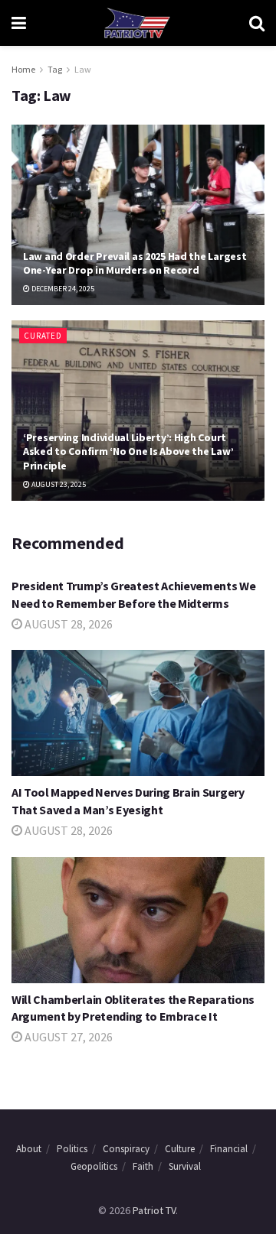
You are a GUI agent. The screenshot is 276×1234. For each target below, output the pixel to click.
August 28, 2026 (67, 624)
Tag (55, 69)
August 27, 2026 (67, 1036)
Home (23, 69)
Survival (185, 1166)
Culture (180, 1148)
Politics (72, 1148)
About (28, 1148)
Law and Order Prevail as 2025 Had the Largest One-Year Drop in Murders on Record (134, 263)
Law (82, 69)
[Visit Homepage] (137, 23)
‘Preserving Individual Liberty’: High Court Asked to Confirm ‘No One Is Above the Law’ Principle (128, 451)
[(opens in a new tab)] (138, 920)
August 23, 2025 (58, 484)
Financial (229, 1148)
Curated (43, 335)
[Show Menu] (19, 23)
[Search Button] (256, 23)
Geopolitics (94, 1166)
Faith (143, 1166)
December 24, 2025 (62, 289)
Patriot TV (154, 1210)
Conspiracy (126, 1148)
